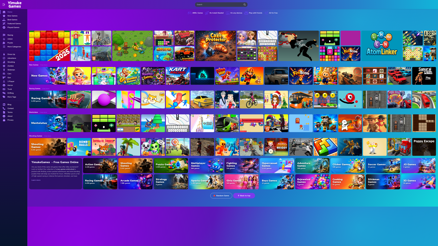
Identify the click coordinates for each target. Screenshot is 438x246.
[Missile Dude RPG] (350, 123)
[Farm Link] (267, 53)
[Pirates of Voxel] (128, 147)
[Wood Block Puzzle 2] (424, 123)
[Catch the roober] (375, 123)
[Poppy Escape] (424, 147)
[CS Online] (202, 147)
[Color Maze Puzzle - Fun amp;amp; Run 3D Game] (104, 99)
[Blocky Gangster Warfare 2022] (251, 147)
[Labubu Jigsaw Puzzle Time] (325, 76)
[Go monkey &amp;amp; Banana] (128, 76)
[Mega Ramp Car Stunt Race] (399, 99)
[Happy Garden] (81, 38)
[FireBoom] (350, 53)
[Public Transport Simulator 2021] (424, 99)
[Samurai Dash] (424, 76)
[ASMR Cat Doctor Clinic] (104, 76)
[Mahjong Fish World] (164, 53)
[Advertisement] (232, 22)
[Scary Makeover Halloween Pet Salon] (153, 147)
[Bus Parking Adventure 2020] (301, 99)
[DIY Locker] (128, 99)
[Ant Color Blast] (49, 46)
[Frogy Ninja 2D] (251, 123)
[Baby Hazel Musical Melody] (276, 147)
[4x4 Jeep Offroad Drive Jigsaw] (184, 53)
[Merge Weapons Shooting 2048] (202, 123)
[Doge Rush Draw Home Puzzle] (153, 99)
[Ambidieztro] (202, 76)
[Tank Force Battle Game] (350, 76)
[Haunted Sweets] (153, 76)
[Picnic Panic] (184, 38)
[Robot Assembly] (350, 147)
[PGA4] (79, 123)
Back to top (245, 195)
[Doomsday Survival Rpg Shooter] (301, 147)
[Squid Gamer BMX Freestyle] (251, 99)
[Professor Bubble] (375, 147)
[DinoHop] (227, 76)
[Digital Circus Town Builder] (153, 123)
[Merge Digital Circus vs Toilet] (276, 123)
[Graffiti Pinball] (350, 99)
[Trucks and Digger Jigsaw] (399, 147)
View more (43, 65)
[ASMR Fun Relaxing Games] (375, 76)
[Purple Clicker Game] (350, 38)
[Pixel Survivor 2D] (301, 123)
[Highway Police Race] (375, 99)
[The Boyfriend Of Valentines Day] (227, 99)
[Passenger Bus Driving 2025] (227, 123)
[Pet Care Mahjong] (413, 53)
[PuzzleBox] (330, 53)
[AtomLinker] (381, 46)
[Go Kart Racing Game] (178, 76)
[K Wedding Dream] (247, 38)
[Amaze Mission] (164, 38)
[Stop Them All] (178, 99)
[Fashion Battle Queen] (81, 53)
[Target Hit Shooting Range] (178, 147)
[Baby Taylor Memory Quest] (79, 76)
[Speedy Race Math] (325, 99)
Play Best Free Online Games (14, 4)
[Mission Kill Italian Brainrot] (132, 46)
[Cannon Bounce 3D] (79, 147)
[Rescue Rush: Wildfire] (251, 76)
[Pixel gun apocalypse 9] (325, 123)
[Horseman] (101, 38)
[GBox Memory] (247, 53)
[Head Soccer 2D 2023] (128, 123)
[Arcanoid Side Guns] (330, 38)
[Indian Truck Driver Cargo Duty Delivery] (79, 99)
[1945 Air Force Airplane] (413, 38)
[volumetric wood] (325, 147)
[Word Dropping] (267, 38)
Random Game (222, 195)
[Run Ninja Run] (298, 46)
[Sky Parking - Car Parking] (202, 99)
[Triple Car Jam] (399, 76)
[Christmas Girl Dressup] (276, 99)
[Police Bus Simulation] (276, 76)
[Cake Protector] (215, 46)
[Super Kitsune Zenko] (104, 147)
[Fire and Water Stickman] (227, 147)
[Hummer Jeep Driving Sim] (101, 53)
